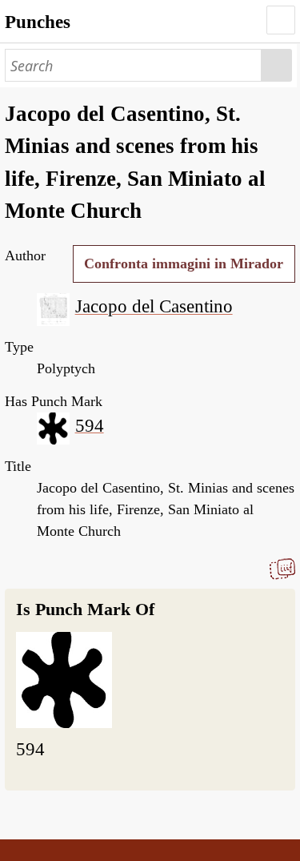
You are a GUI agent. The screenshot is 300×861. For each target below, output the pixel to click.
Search (277, 65)
